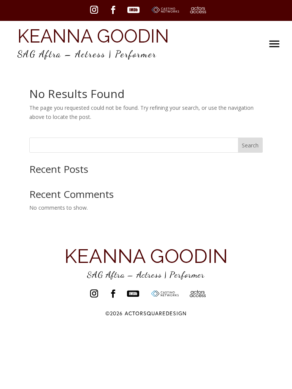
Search (250, 145)
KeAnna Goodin (93, 36)
